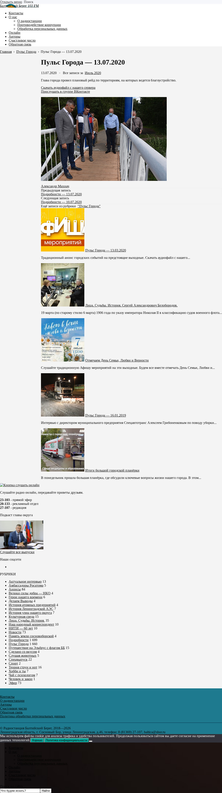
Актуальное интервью (25, 581)
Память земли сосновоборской (31, 636)
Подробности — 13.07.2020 (61, 194)
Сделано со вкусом (23, 652)
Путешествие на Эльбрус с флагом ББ (37, 648)
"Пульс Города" (89, 206)
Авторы (14, 771)
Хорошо (37, 740)
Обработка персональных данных (42, 763)
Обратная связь (20, 779)
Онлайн (14, 767)
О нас (13, 752)
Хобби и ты (17, 671)
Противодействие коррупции (39, 759)
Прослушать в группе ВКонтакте (65, 91)
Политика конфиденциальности (66, 740)
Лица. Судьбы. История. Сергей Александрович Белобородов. (131, 305)
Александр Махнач (55, 186)
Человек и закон (21, 679)
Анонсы (15, 589)
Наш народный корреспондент (31, 624)
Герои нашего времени (25, 597)
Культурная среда (21, 616)
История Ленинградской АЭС (31, 609)
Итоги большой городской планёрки (112, 470)
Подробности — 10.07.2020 (61, 202)
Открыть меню (11, 2)
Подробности (19, 640)
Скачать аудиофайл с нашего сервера (68, 87)
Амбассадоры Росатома (26, 585)
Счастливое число (22, 775)
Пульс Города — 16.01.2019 (105, 415)
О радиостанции (29, 755)
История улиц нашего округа (30, 613)
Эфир (13, 683)
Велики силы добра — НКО (30, 593)
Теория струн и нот (23, 667)
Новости (15, 632)
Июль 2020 (93, 73)
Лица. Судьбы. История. (27, 620)
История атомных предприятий (32, 605)
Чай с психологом (22, 675)
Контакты (16, 748)
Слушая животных (22, 655)
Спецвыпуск (18, 659)
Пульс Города (19, 644)
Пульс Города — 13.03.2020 (105, 250)
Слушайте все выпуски (17, 552)
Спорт (13, 663)
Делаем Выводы (21, 601)
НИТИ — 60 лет (21, 628)
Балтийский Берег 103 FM (19, 6)
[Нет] (90, 741)
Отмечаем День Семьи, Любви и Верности (117, 360)
